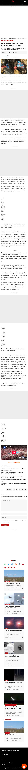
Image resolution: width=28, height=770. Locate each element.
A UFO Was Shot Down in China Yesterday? (14, 631)
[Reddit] (24, 766)
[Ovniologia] (11, 1)
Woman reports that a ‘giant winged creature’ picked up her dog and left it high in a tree (13, 469)
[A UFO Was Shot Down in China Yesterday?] (14, 623)
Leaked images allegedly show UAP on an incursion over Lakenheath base (13, 656)
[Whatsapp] (5, 564)
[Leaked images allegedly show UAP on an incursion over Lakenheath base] (14, 648)
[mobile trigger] (2, 1)
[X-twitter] (2, 763)
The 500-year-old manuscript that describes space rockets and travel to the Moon (12, 476)
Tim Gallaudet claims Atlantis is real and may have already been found (13, 484)
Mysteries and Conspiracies (9, 38)
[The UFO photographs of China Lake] (14, 576)
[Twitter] (8, 564)
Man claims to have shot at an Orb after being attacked (13, 683)
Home (2, 38)
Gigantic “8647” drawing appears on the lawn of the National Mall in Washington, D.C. (12, 473)
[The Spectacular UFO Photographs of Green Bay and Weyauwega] (14, 599)
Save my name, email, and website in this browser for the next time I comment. (15, 521)
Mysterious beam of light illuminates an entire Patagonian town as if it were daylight (13, 708)
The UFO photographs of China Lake (12, 583)
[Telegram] (12, 564)
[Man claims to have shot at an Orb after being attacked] (14, 675)
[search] (23, 1)
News (6, 628)
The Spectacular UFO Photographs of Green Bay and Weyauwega (13, 607)
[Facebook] (19, 564)
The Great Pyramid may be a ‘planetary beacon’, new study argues (13, 480)
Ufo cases (7, 581)
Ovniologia (7, 55)
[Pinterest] (23, 564)
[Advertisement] (14, 22)
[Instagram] (12, 763)
